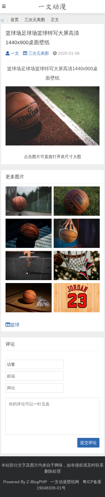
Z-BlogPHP (37, 481)
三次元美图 (34, 19)
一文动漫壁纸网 (64, 481)
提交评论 (88, 442)
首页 (14, 19)
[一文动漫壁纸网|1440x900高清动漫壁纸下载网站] (2, 19)
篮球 (17, 324)
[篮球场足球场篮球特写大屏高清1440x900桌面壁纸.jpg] (53, 143)
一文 (15, 53)
